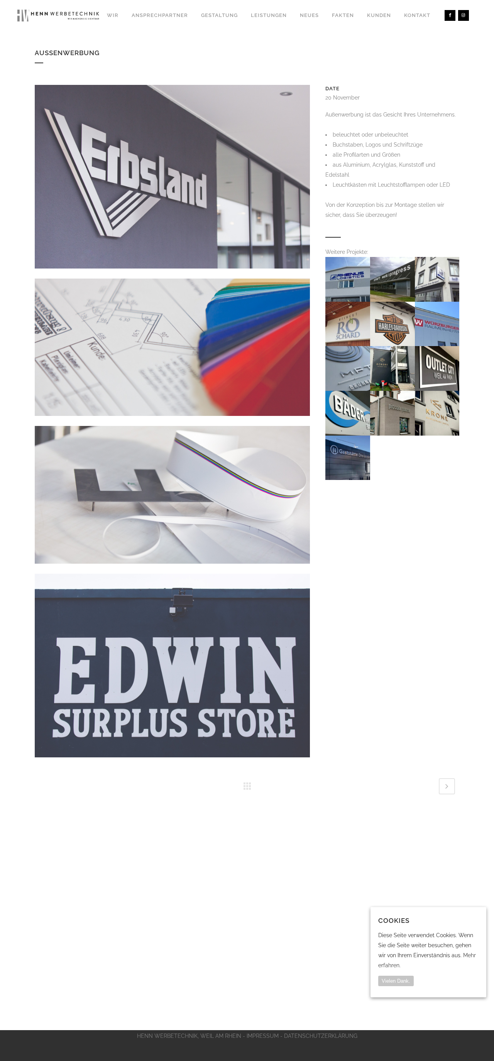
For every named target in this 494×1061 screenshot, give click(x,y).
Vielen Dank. (396, 981)
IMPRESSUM (263, 1036)
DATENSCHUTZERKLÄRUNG (320, 1036)
